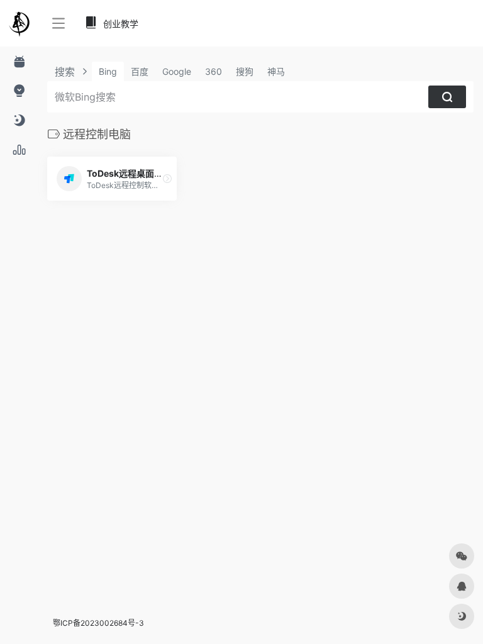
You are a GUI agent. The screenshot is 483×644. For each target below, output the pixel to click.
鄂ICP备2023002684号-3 (98, 623)
